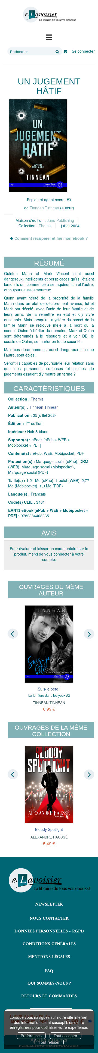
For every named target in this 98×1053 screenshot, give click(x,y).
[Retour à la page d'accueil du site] (49, 14)
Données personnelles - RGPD (49, 931)
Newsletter (49, 904)
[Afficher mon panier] (65, 51)
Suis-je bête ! (49, 689)
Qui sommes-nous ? (49, 983)
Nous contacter (49, 918)
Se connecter (83, 51)
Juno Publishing (60, 220)
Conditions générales (49, 944)
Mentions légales (49, 957)
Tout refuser (49, 1042)
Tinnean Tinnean (44, 207)
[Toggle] (49, 36)
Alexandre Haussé (49, 837)
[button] (38, 146)
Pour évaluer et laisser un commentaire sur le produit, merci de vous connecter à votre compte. (49, 554)
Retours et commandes (49, 996)
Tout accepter (65, 1035)
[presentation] (13, 634)
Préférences (31, 1035)
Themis (45, 225)
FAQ (49, 971)
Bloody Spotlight (49, 829)
